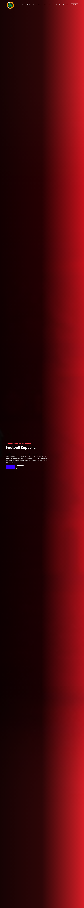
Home (23, 4)
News (34, 4)
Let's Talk (65, 4)
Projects (39, 4)
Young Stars (58, 4)
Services (50, 4)
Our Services (10, 467)
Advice (45, 4)
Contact (20, 467)
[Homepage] (10, 5)
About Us (29, 4)
